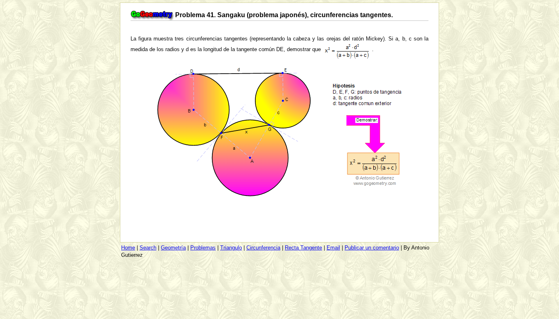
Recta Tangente (303, 248)
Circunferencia (263, 248)
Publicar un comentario (372, 248)
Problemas (203, 248)
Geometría (173, 248)
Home (128, 248)
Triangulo (231, 248)
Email (333, 248)
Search (148, 248)
